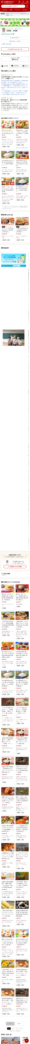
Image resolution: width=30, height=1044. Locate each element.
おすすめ (24, 9)
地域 (11, 9)
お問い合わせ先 (6, 44)
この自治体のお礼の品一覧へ (15, 49)
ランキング (17, 9)
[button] (27, 6)
